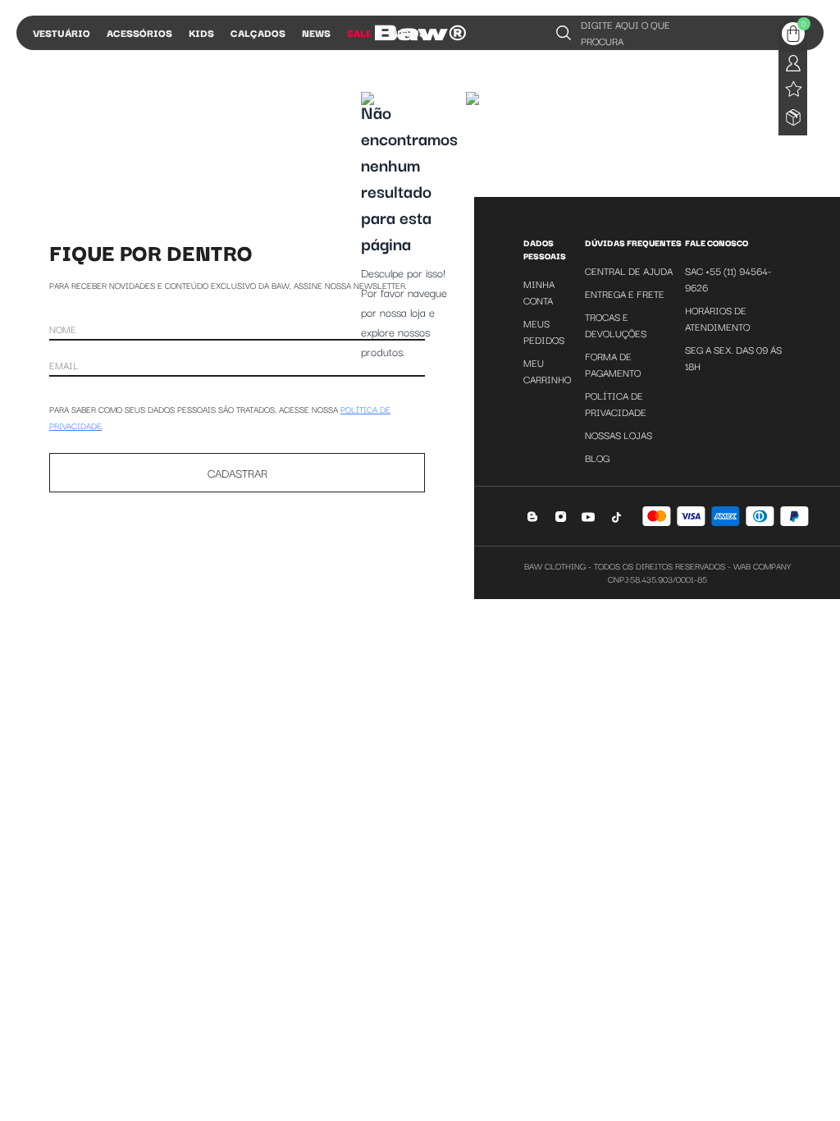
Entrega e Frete (624, 293)
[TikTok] (616, 516)
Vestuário (61, 32)
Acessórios (139, 32)
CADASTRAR (237, 473)
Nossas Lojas (618, 434)
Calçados (258, 32)
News (316, 32)
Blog (597, 457)
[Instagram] (560, 516)
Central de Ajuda (629, 270)
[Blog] (532, 516)
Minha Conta (539, 292)
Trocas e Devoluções (615, 325)
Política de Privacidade (615, 403)
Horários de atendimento (717, 318)
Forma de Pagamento (613, 364)
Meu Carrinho (547, 371)
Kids (201, 32)
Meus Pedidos (543, 331)
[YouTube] (588, 516)
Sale (359, 32)
